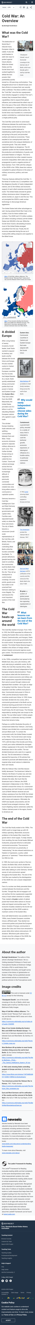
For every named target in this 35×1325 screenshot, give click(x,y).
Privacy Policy (22, 1315)
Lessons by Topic (6, 1241)
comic (26, 492)
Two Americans (24, 529)
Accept (8, 1320)
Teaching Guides (6, 1253)
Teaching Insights (6, 1258)
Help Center (4, 1269)
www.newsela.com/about (10, 1153)
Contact (4, 1294)
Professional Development (9, 1255)
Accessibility (5, 1292)
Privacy (29, 1292)
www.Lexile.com (9, 1214)
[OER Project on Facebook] (2, 1281)
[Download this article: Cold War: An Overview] (27, 7)
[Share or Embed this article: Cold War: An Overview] (31, 7)
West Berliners (24, 381)
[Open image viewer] (25, 45)
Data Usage (14, 1292)
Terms (22, 1292)
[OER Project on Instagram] (10, 1281)
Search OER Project (7, 1244)
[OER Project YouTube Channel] (6, 1281)
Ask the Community (7, 1272)
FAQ (2, 1267)
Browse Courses (6, 1239)
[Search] (25, 2)
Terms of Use (9, 1315)
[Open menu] (32, 2)
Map (5, 276)
